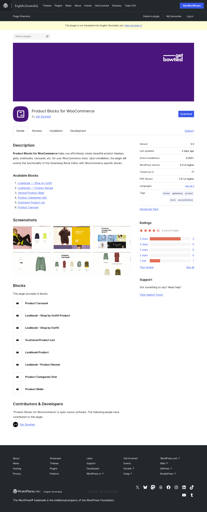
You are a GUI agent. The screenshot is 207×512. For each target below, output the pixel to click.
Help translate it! (133, 25)
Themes (54, 463)
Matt (164, 463)
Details (20, 130)
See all (190, 267)
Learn (90, 458)
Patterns (54, 473)
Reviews (37, 130)
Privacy (17, 473)
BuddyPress (168, 473)
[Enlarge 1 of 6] (46, 230)
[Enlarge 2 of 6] (86, 230)
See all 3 (189, 186)
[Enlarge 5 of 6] (86, 256)
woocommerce (185, 200)
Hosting (17, 468)
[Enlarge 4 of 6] (46, 256)
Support (189, 130)
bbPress (166, 468)
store (172, 200)
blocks (166, 193)
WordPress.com (170, 458)
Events (127, 463)
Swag (128, 473)
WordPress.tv (95, 473)
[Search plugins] (47, 36)
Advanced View (149, 209)
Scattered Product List (31, 202)
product (189, 193)
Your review (147, 267)
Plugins (53, 468)
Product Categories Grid (32, 197)
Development (78, 130)
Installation (56, 130)
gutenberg (177, 193)
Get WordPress (192, 5)
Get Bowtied (43, 116)
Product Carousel (28, 207)
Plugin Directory (21, 16)
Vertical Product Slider (31, 192)
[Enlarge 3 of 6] (126, 230)
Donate (129, 468)
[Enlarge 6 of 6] (126, 256)
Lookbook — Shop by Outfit (35, 183)
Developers (93, 468)
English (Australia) (53, 491)
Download (186, 114)
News (16, 463)
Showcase (55, 458)
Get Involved (130, 458)
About (16, 458)
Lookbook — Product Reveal (35, 188)
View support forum (151, 294)
